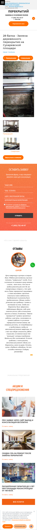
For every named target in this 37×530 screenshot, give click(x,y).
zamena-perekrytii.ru (16, 6)
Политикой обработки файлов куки (16, 520)
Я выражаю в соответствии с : (18, 206)
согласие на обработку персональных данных (16, 205)
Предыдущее (11, 58)
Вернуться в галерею (13, 157)
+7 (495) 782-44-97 (17, 18)
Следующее (25, 58)
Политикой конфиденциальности (15, 208)
